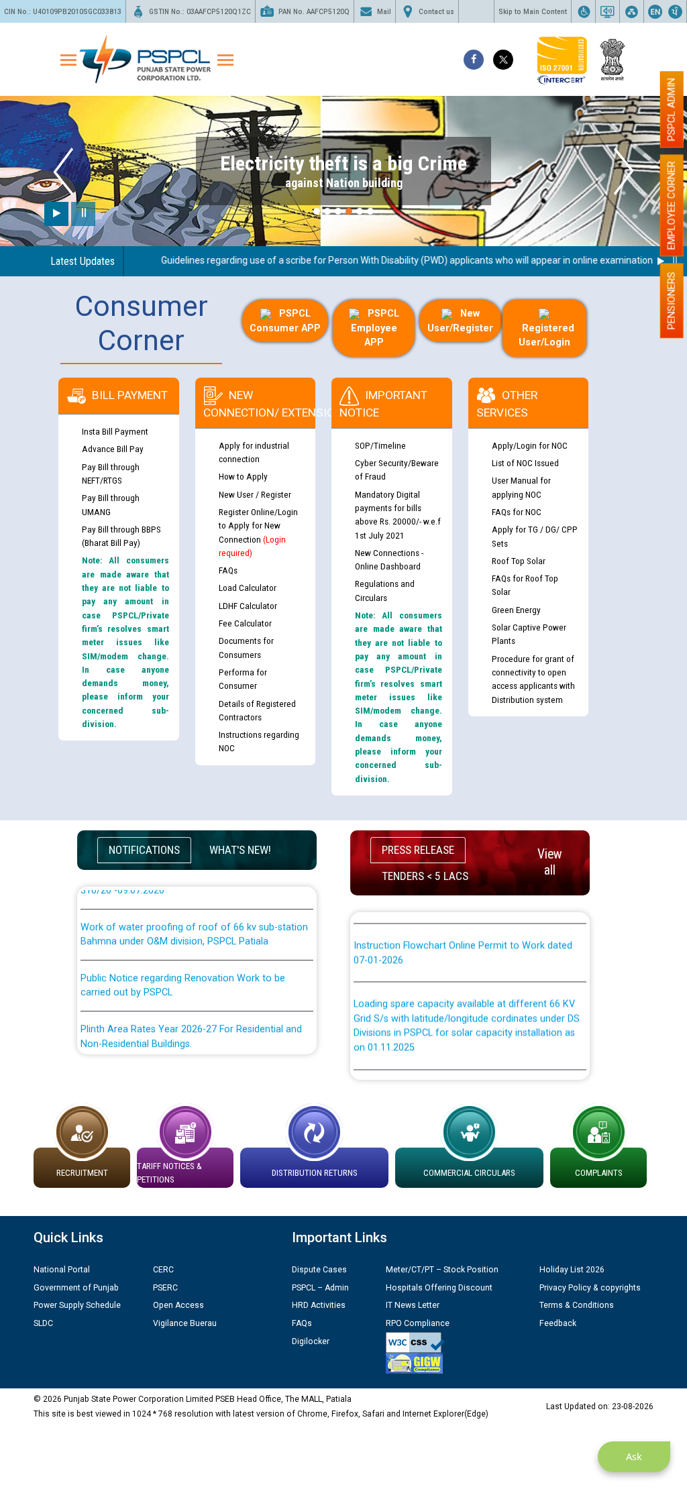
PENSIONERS (672, 300)
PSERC (165, 1287)
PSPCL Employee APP (375, 328)
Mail (384, 11)
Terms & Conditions (576, 1305)
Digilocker (310, 1341)
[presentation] (63, 171)
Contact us (436, 11)
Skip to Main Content (532, 11)
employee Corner (672, 205)
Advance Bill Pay (113, 448)
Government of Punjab (76, 1287)
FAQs (228, 570)
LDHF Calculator (248, 605)
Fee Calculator (245, 623)
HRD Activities (319, 1305)
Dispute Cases (319, 1269)
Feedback (557, 1323)
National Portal (62, 1269)
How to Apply (243, 476)
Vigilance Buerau (185, 1323)
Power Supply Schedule (77, 1305)
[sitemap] (631, 11)
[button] (316, 211)
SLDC (43, 1323)
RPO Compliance (418, 1323)
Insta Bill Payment (115, 431)
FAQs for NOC (516, 511)
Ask (634, 1456)
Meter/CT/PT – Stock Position (442, 1269)
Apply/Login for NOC (530, 445)
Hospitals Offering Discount (439, 1287)
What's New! (240, 850)
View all (549, 862)
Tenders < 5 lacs (425, 876)
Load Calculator (247, 587)
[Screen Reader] (607, 11)
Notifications (144, 850)
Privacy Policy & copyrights (590, 1287)
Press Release (418, 850)
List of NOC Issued (525, 462)
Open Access (178, 1305)
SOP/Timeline (380, 445)
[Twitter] (503, 60)
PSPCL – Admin (320, 1287)
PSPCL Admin (672, 109)
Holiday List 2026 (571, 1269)
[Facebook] (474, 60)
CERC (163, 1269)
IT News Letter (412, 1305)
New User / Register (255, 494)
